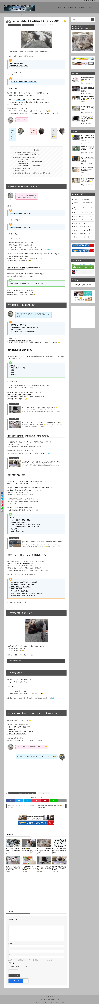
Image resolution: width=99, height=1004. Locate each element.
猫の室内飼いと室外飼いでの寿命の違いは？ (28, 154)
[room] (90, 1)
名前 (10, 943)
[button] (93, 7)
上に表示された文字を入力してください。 (19, 966)
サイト (10, 954)
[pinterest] (92, 1)
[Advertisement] (36, 776)
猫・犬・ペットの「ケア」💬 (82, 216)
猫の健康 (39, 24)
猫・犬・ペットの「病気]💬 (82, 233)
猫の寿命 (44, 24)
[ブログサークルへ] (83, 272)
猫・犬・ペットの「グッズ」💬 (83, 213)
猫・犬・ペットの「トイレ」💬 (83, 219)
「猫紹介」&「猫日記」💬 (81, 199)
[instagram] (88, 1)
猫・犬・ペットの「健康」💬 (27, 24)
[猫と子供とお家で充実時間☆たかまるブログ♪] (19, 7)
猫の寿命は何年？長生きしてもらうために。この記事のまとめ (32, 173)
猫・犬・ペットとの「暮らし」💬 (14, 24)
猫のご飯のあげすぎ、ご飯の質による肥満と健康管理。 (31, 161)
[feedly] (94, 1)
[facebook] (84, 1)
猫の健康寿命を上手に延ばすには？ (25, 157)
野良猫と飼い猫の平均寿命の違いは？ (25, 153)
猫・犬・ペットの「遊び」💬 (82, 237)
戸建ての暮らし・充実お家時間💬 (83, 203)
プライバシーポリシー (43, 999)
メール (11, 949)
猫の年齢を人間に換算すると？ (24, 168)
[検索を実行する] (92, 19)
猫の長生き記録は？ (20, 170)
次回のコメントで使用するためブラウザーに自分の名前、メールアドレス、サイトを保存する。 (33, 960)
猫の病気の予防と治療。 (23, 163)
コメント (11, 924)
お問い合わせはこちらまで (55, 999)
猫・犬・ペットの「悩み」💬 (82, 226)
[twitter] (86, 1)
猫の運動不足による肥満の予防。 (26, 159)
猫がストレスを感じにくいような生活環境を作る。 (30, 165)
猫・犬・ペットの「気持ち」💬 (83, 230)
